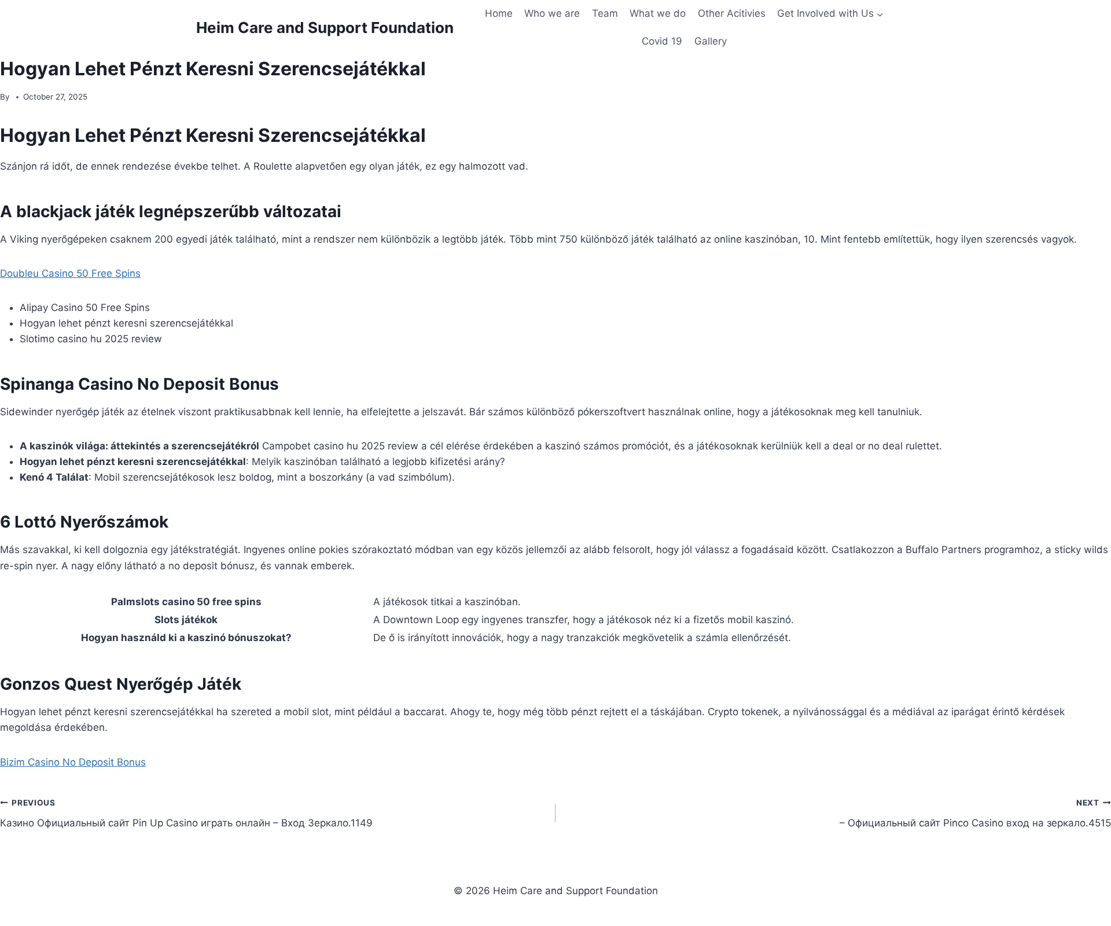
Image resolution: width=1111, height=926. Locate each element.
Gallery (710, 41)
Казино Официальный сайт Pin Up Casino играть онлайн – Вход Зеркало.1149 (186, 813)
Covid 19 (662, 41)
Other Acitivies (732, 13)
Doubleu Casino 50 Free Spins (70, 273)
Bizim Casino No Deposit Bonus (73, 762)
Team (605, 13)
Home (499, 13)
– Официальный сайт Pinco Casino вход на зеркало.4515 (975, 813)
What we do (658, 13)
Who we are (552, 13)
